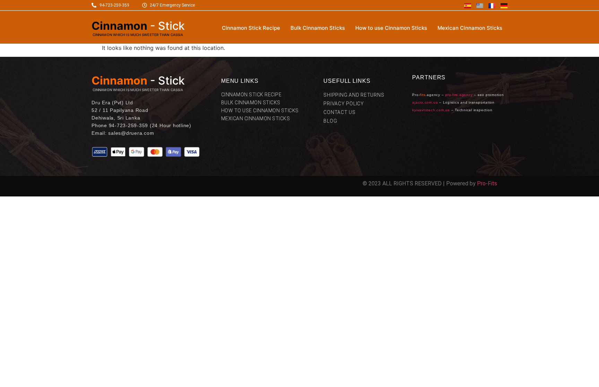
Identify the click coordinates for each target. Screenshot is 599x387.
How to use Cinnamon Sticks (391, 28)
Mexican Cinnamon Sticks (469, 28)
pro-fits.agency (458, 95)
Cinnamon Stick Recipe (251, 28)
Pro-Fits (487, 183)
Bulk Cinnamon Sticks (317, 28)
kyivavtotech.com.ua (431, 110)
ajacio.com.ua (425, 102)
